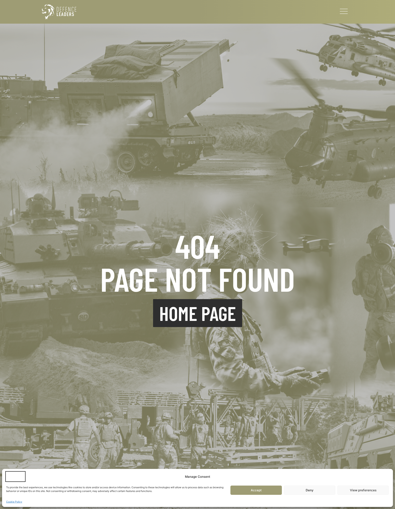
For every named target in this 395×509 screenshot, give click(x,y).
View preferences (363, 490)
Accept (256, 490)
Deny (310, 490)
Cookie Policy (14, 501)
